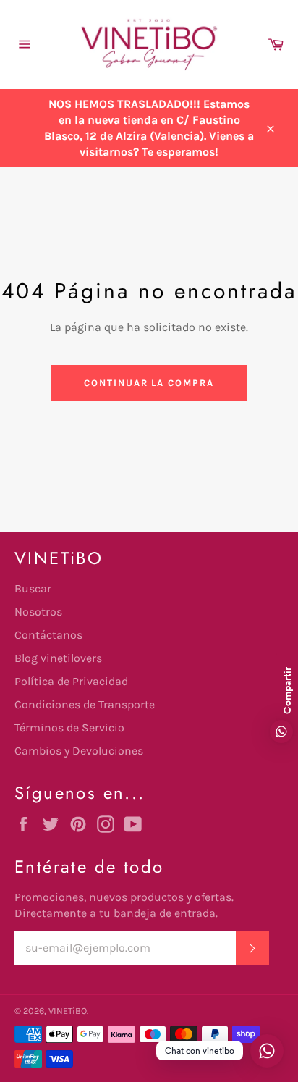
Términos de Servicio (69, 727)
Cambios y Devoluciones (78, 751)
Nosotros (38, 611)
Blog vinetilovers (58, 658)
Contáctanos (48, 635)
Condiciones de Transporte (84, 704)
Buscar (32, 588)
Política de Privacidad (71, 681)
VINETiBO (67, 1010)
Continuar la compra (149, 382)
